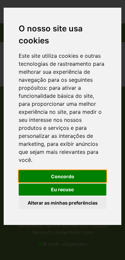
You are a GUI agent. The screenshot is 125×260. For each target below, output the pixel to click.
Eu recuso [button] (62, 189)
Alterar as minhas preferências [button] (63, 203)
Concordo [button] (62, 176)
